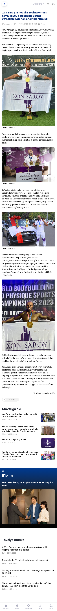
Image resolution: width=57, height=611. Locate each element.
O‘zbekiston (7, 24)
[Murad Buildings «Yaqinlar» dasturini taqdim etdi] (28, 503)
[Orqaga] (4, 4)
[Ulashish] (53, 3)
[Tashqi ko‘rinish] (48, 3)
